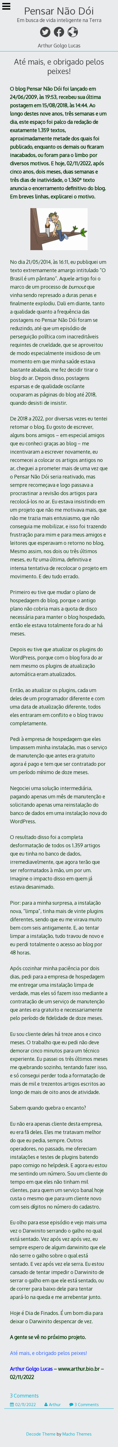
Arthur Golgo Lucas (59, 45)
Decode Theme (41, 1433)
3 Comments (24, 1395)
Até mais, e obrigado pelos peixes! (59, 66)
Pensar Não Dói (59, 11)
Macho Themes (77, 1433)
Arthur (55, 1404)
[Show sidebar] (6, 6)
